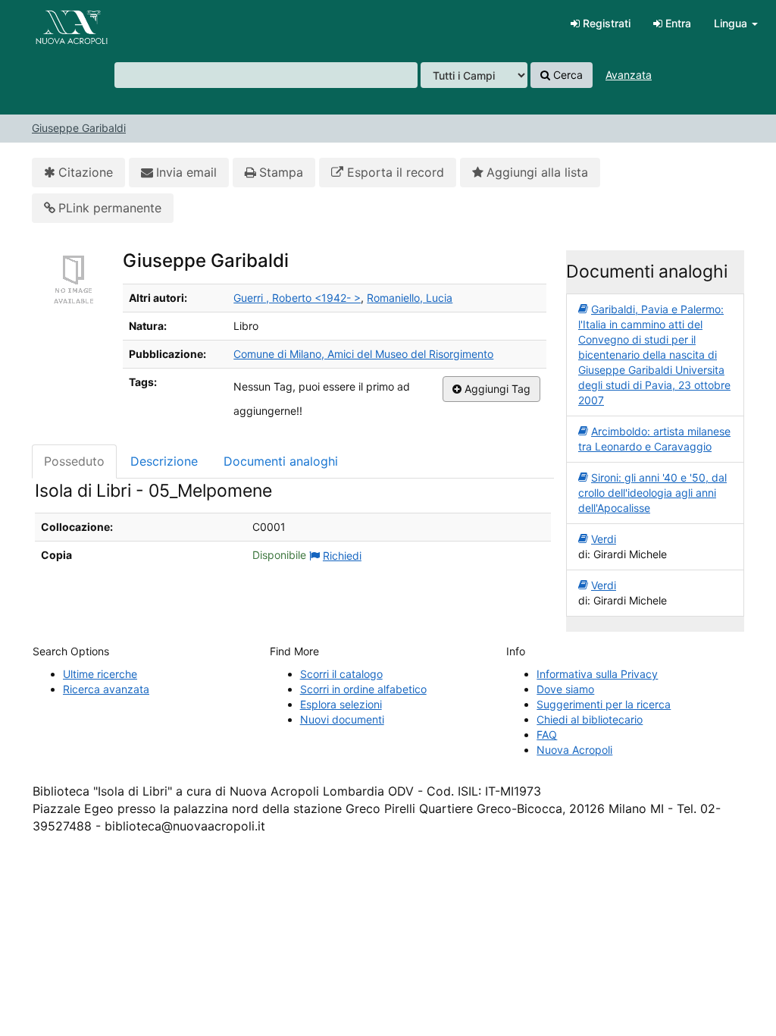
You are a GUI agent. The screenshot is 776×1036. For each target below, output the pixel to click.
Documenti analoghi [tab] (281, 461)
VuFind (49, 23)
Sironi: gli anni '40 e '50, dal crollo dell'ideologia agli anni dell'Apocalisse (652, 492)
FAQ (547, 734)
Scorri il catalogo (341, 673)
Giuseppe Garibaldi (79, 127)
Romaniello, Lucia (409, 297)
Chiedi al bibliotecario (590, 719)
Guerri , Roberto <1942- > (297, 297)
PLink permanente (109, 207)
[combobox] (266, 75)
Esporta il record (393, 172)
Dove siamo (565, 689)
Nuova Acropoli (574, 749)
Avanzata (628, 74)
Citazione (85, 172)
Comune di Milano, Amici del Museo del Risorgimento (363, 353)
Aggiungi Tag (496, 388)
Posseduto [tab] (74, 461)
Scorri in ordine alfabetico (363, 689)
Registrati (605, 23)
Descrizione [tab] (164, 461)
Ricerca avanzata (106, 689)
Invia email (186, 172)
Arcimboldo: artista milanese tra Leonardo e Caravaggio (654, 439)
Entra (676, 23)
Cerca (566, 74)
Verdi (603, 538)
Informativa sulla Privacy (597, 673)
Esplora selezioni (341, 704)
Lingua (732, 23)
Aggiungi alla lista (537, 172)
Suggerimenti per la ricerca (604, 704)
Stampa (281, 172)
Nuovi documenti (342, 719)
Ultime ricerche (100, 673)
